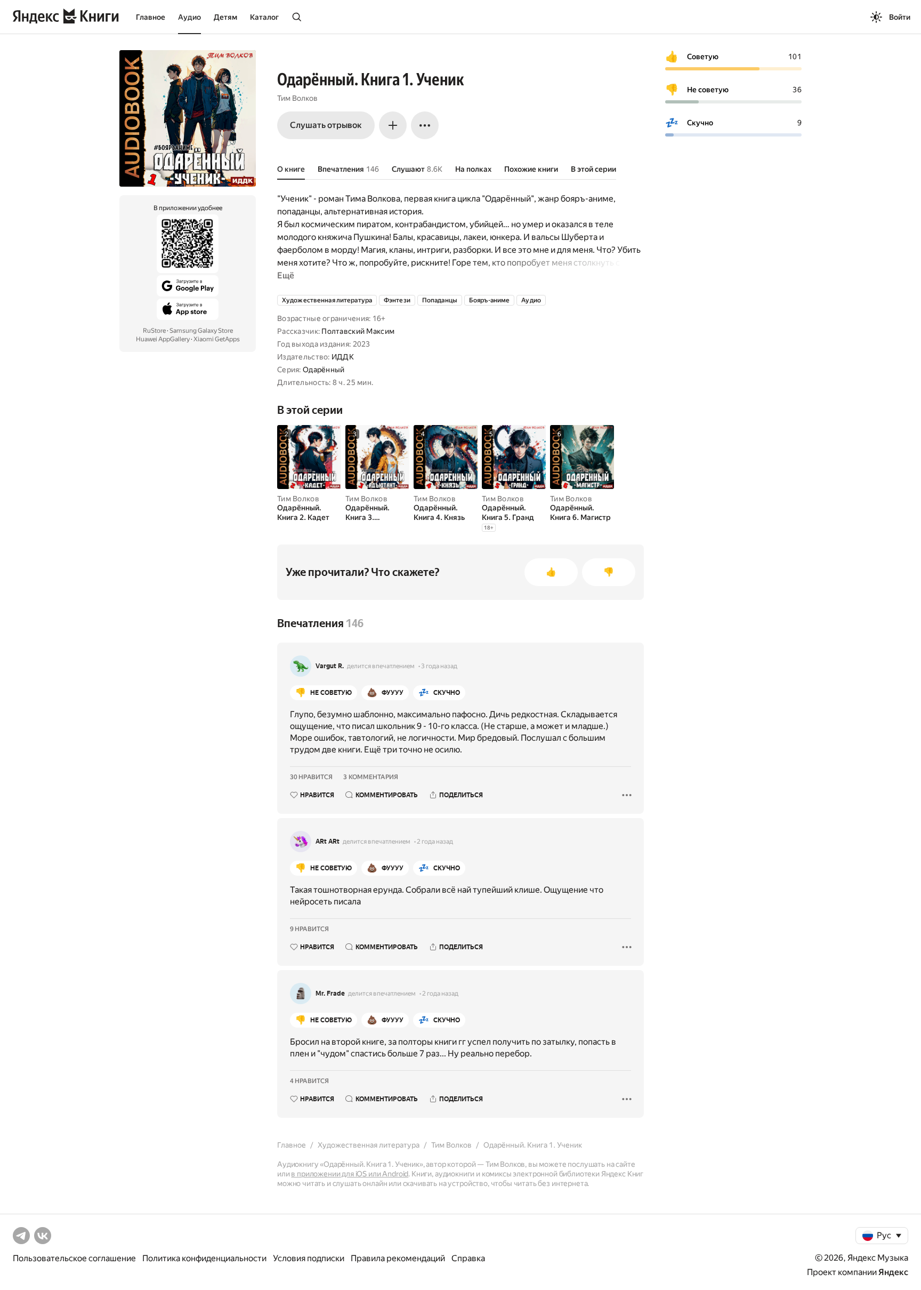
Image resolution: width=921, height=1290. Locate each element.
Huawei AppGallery (163, 339)
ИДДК (343, 356)
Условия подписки (308, 1258)
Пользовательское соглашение (74, 1258)
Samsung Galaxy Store (201, 330)
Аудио (189, 17)
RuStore (154, 330)
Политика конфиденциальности (204, 1258)
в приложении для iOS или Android (349, 1173)
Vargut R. (330, 666)
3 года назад (439, 666)
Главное (150, 17)
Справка (468, 1258)
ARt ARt (328, 841)
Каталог (264, 17)
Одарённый (324, 369)
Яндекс (893, 1272)
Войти (899, 17)
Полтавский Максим (357, 331)
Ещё (285, 275)
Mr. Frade (330, 993)
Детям (225, 17)
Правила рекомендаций (398, 1258)
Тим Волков (297, 98)
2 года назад (435, 841)
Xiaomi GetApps (216, 339)
